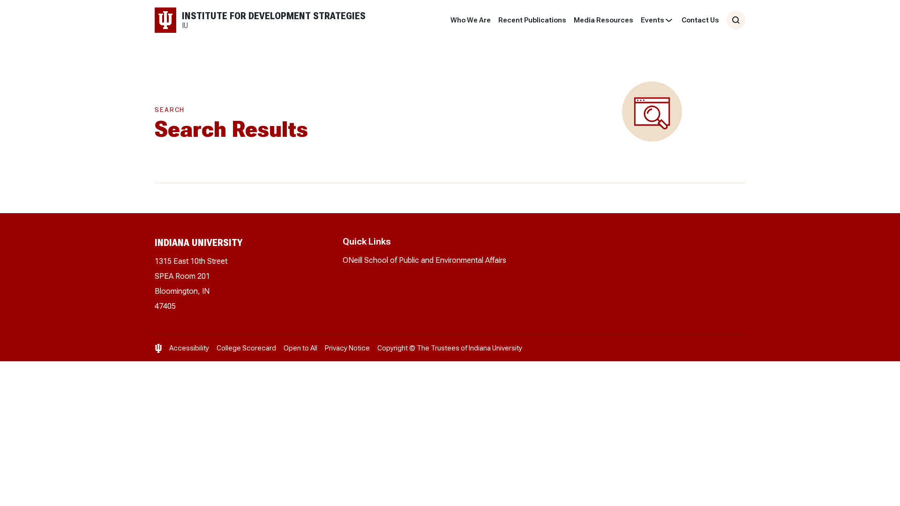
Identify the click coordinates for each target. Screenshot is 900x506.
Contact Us (700, 20)
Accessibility (189, 348)
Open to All (300, 348)
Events (652, 20)
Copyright (392, 348)
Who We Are (470, 20)
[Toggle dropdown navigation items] (669, 20)
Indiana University (495, 348)
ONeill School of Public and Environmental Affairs (424, 260)
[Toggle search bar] (736, 20)
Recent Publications (532, 20)
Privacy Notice (347, 348)
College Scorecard (246, 348)
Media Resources (603, 20)
